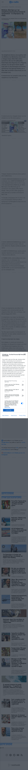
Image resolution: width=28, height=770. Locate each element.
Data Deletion (5, 415)
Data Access (14, 415)
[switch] (22, 385)
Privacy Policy (22, 415)
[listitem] (14, 381)
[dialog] (14, 385)
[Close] (25, 354)
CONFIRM (8, 410)
